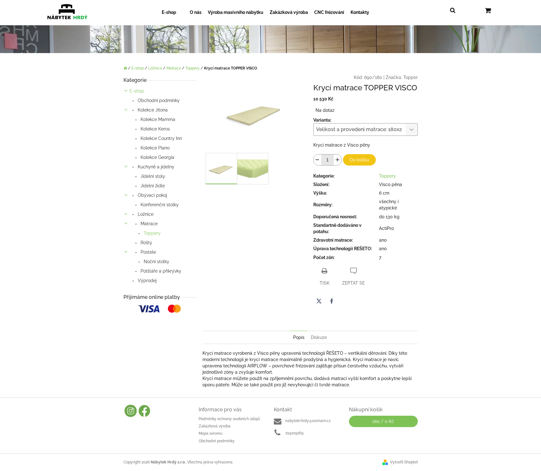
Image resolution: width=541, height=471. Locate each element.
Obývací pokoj (151, 195)
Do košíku (359, 159)
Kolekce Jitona (152, 109)
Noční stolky (155, 261)
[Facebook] (331, 301)
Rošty (145, 242)
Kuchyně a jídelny (155, 166)
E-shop (136, 91)
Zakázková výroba (215, 426)
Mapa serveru (210, 433)
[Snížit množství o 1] (317, 159)
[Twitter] (319, 301)
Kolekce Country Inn (160, 138)
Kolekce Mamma (157, 119)
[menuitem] (173, 12)
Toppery (151, 233)
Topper (410, 77)
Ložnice (144, 214)
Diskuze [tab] (319, 337)
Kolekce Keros (154, 128)
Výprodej (146, 280)
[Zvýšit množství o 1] (337, 159)
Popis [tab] (298, 337)
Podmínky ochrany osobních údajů (229, 419)
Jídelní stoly (152, 176)
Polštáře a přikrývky (160, 271)
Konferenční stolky (159, 204)
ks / (383, 421)
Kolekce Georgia (156, 157)
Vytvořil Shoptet (404, 462)
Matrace (148, 223)
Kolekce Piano (154, 147)
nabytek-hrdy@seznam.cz (308, 421)
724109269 (294, 433)
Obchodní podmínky (158, 100)
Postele (147, 252)
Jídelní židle (152, 185)
